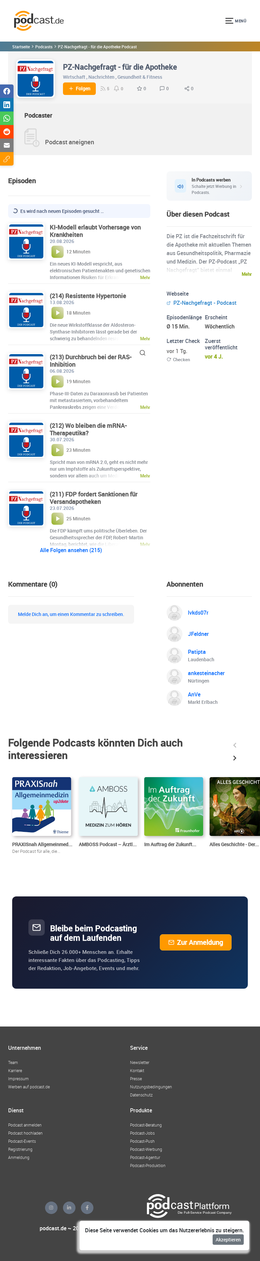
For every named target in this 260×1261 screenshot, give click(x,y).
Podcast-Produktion (148, 1165)
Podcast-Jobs (142, 1133)
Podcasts (43, 46)
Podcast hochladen (25, 1133)
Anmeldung (18, 1157)
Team (13, 1062)
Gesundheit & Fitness (139, 77)
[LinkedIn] (69, 1208)
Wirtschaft (74, 77)
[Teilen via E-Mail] (7, 145)
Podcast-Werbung (146, 1149)
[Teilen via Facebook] (7, 91)
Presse (136, 1078)
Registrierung (20, 1149)
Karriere (15, 1070)
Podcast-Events (22, 1141)
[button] (235, 745)
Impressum (18, 1078)
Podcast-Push (142, 1141)
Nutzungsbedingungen (151, 1086)
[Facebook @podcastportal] (87, 1208)
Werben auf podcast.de (29, 1086)
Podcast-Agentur (145, 1157)
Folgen (83, 88)
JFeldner (198, 634)
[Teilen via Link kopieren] (7, 159)
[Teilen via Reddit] (7, 132)
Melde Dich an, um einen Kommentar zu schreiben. (71, 614)
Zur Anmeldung (200, 942)
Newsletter (139, 1062)
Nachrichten (101, 77)
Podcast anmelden (25, 1125)
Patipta (197, 652)
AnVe (194, 694)
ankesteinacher (206, 673)
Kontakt (137, 1070)
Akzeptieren (228, 1239)
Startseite (21, 46)
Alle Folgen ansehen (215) (71, 550)
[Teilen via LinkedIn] (7, 105)
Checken (181, 359)
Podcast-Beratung (146, 1125)
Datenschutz (141, 1094)
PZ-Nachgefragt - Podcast (204, 302)
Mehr (247, 274)
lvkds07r (198, 612)
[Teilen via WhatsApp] (7, 118)
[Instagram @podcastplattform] (51, 1208)
